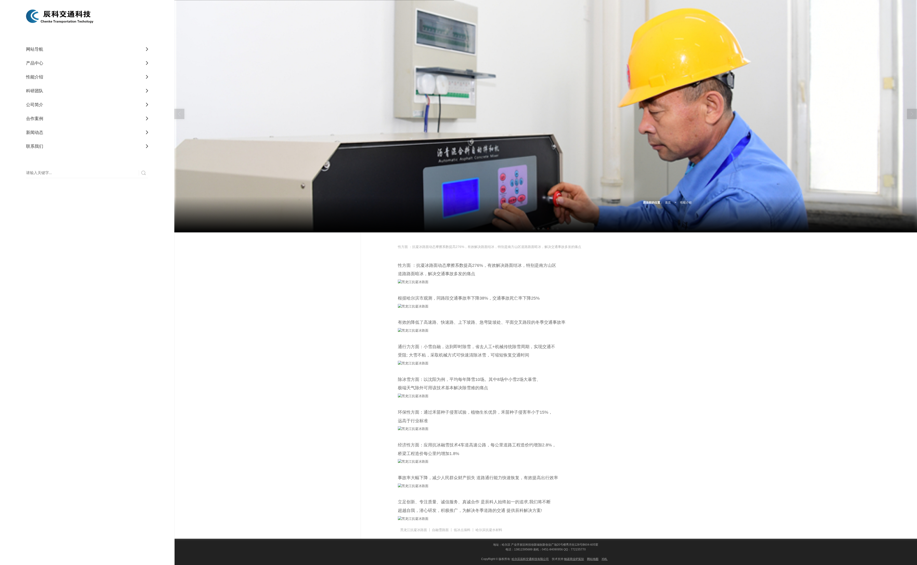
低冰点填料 (462, 530)
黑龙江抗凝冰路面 (413, 530)
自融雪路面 (440, 530)
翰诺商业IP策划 (574, 559)
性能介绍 (34, 77)
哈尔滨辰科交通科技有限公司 (530, 559)
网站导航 (34, 49)
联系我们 (34, 146)
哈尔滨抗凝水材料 (488, 530)
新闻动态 (34, 132)
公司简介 (34, 104)
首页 (668, 202)
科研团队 (34, 90)
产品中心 (34, 63)
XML (605, 559)
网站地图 (592, 559)
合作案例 (34, 118)
